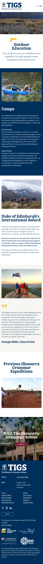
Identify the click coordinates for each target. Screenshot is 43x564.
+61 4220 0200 (22, 477)
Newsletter (27, 498)
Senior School (7, 498)
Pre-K (4, 493)
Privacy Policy (7, 525)
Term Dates (27, 495)
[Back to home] (12, 6)
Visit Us (21, 444)
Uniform (26, 500)
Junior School (6, 495)
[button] (41, 6)
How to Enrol (6, 500)
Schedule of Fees (8, 502)
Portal (25, 493)
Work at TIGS (28, 502)
